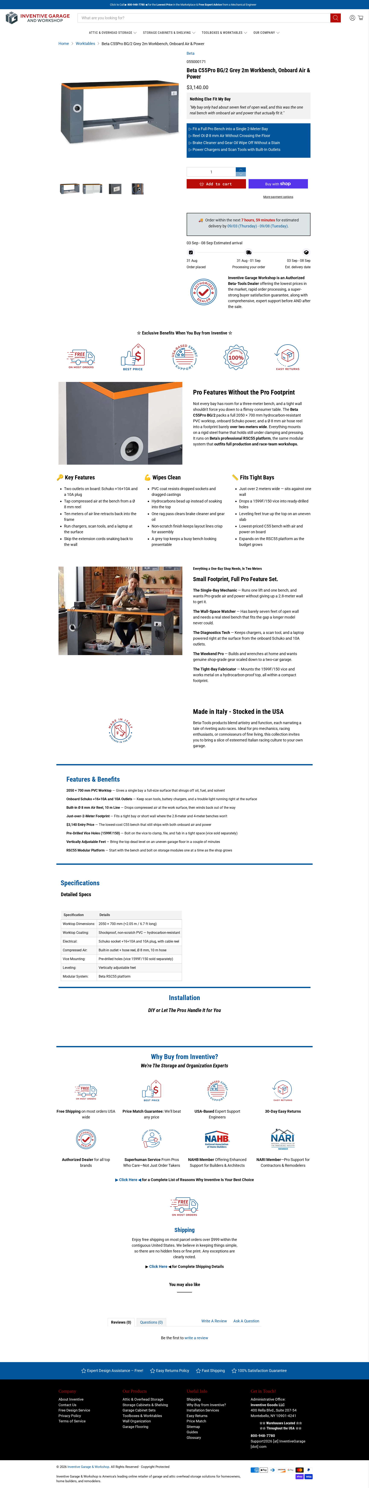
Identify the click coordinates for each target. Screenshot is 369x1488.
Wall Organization (137, 1421)
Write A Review (214, 1321)
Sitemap (193, 1427)
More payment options (278, 197)
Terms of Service (72, 1421)
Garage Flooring (135, 1427)
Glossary (194, 1437)
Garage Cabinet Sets (139, 1410)
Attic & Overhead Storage (110, 33)
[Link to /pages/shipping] (81, 357)
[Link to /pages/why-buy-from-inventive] (236, 357)
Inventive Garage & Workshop (88, 1467)
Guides (192, 1432)
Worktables (85, 44)
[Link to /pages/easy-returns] (288, 357)
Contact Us (67, 1405)
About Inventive (71, 1399)
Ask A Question (246, 1321)
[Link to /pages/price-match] (133, 357)
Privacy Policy (70, 1416)
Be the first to (184, 1338)
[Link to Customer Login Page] (352, 18)
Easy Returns (197, 1416)
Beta (191, 53)
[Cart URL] (360, 18)
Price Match (196, 1421)
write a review (196, 1338)
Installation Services (203, 1410)
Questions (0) (151, 1322)
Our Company (264, 33)
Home (64, 44)
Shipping (194, 1399)
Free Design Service (74, 1410)
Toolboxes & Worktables (222, 33)
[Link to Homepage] (38, 18)
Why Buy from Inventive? (206, 1405)
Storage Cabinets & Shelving (167, 33)
